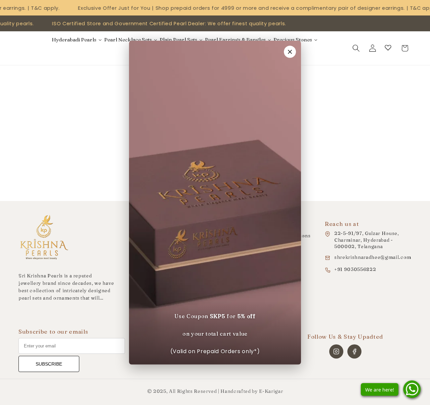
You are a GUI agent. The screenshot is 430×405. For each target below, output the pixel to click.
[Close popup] (290, 51)
